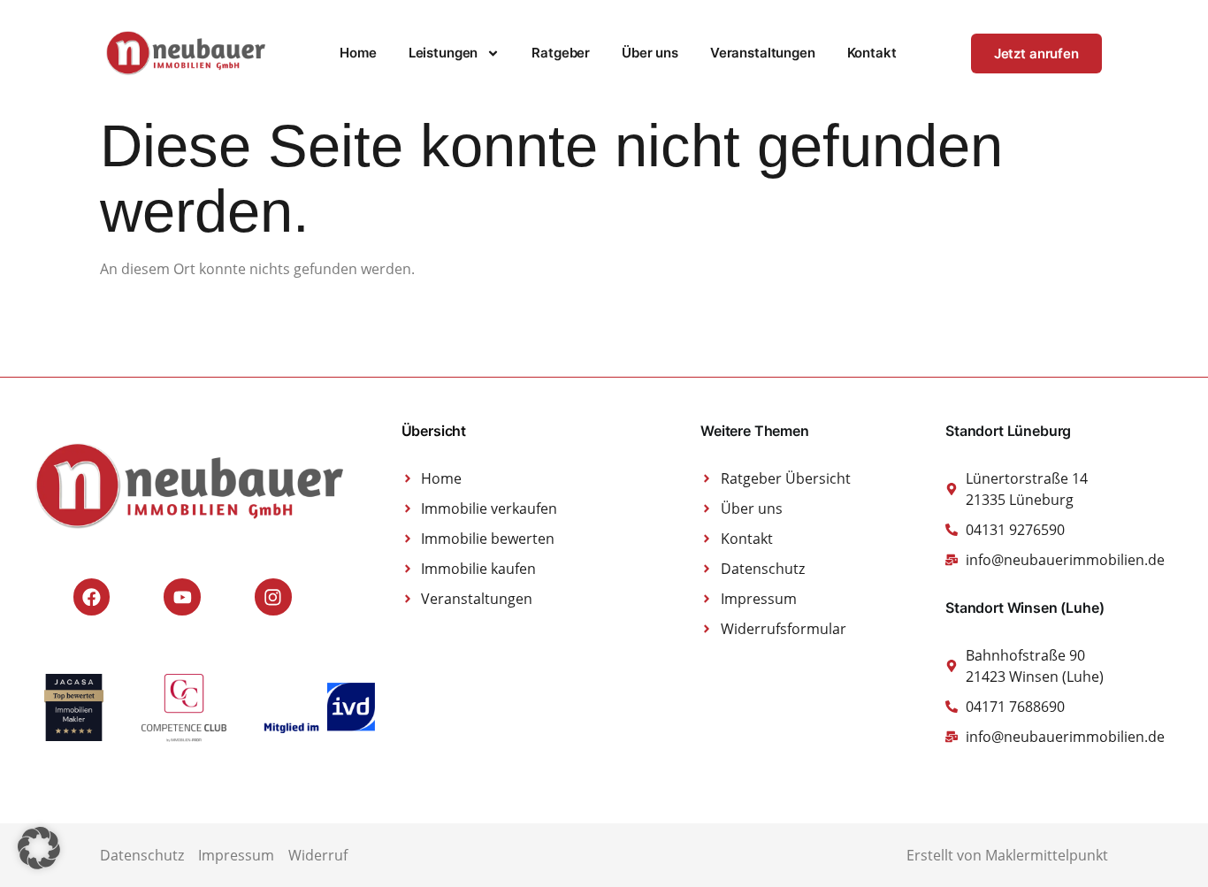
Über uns (650, 52)
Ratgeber (560, 52)
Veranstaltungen (762, 52)
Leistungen (443, 52)
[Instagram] (273, 597)
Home (358, 52)
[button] (39, 848)
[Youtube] (182, 597)
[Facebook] (92, 597)
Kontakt (872, 52)
